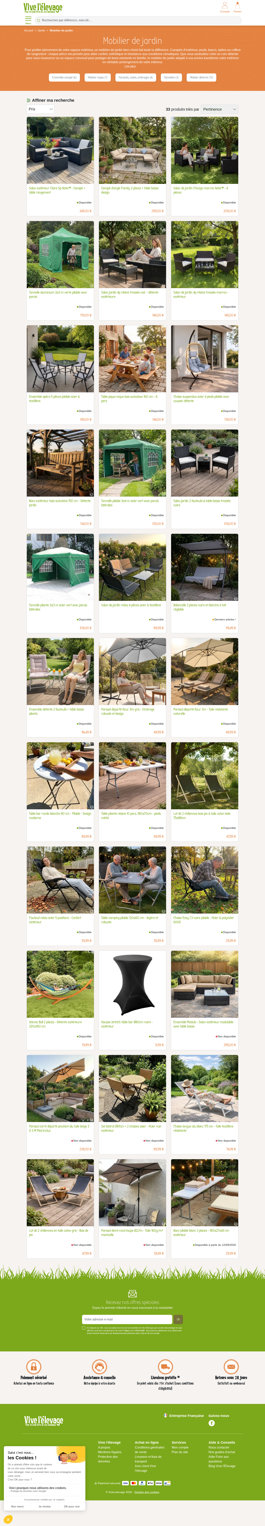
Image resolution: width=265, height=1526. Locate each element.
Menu (28, 23)
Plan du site (180, 1452)
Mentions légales (109, 1452)
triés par (192, 109)
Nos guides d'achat (222, 1452)
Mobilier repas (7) (97, 77)
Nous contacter (219, 1447)
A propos (104, 1447)
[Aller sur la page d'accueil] (42, 8)
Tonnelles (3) (171, 77)
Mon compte (180, 1447)
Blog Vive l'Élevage (222, 1466)
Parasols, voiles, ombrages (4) (136, 77)
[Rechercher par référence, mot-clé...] (39, 20)
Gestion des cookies (146, 1492)
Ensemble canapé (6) (64, 77)
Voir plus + (30, 1339)
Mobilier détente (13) (201, 77)
